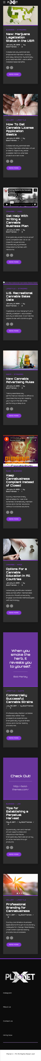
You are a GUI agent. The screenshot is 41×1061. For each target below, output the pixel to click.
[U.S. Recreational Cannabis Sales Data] (20, 283)
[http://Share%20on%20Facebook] (7, 67)
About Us (7, 1007)
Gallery (10, 120)
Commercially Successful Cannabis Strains (19, 698)
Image (19, 565)
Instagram (7, 993)
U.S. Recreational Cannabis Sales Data (19, 296)
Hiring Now (7, 1035)
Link (19, 804)
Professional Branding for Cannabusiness (18, 908)
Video (19, 211)
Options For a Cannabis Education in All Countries (18, 574)
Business (10, 30)
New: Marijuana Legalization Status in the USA (20, 37)
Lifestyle (21, 120)
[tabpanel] (20, 104)
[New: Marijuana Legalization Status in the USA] (20, 15)
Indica (8, 374)
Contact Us (8, 1021)
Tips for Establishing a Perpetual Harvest (17, 813)
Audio (8, 471)
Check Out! (20, 776)
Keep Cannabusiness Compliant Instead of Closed (20, 480)
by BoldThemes (26, 706)
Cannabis (10, 211)
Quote (21, 691)
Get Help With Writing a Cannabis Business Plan (17, 221)
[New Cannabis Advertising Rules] (20, 360)
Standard (21, 30)
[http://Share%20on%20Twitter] (11, 67)
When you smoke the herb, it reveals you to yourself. (20, 658)
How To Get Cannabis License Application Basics (20, 129)
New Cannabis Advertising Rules (20, 380)
